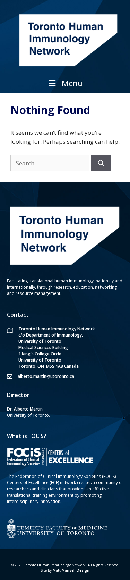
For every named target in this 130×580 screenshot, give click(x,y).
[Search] (101, 163)
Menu (72, 83)
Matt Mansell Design (71, 570)
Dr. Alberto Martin (25, 409)
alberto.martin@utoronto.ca (46, 376)
